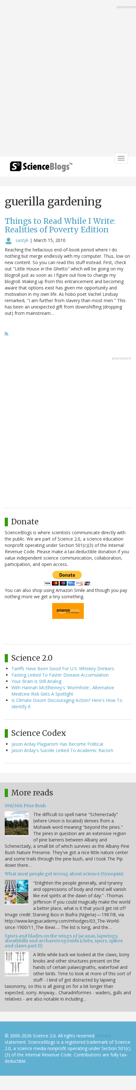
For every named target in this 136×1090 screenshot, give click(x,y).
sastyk (21, 240)
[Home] (41, 168)
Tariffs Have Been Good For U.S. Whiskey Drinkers (62, 668)
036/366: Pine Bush (25, 805)
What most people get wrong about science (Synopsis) (64, 874)
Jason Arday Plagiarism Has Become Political (57, 744)
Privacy (103, 1036)
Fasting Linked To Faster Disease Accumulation (60, 675)
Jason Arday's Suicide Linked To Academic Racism (62, 750)
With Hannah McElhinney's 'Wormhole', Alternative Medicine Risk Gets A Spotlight (62, 690)
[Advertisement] (68, 79)
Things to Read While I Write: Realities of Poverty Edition (60, 225)
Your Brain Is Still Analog (36, 681)
